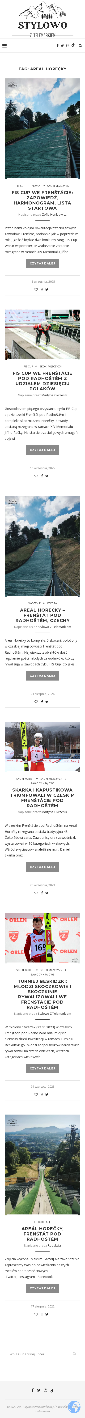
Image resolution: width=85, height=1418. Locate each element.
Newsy (36, 185)
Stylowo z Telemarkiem (54, 627)
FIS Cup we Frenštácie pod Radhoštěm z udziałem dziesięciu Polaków (42, 381)
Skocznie (34, 603)
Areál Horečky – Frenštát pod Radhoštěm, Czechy (43, 615)
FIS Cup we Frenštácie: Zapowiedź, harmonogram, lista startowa (42, 200)
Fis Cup (20, 185)
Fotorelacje (42, 1221)
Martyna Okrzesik (54, 395)
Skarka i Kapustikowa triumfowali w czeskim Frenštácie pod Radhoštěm (42, 798)
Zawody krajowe (42, 783)
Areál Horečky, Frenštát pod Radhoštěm (42, 1234)
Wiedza (52, 603)
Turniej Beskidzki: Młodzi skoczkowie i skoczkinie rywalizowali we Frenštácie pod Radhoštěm (42, 994)
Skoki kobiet (25, 778)
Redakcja (54, 1245)
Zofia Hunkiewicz (54, 214)
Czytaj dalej (42, 263)
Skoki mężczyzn (58, 185)
